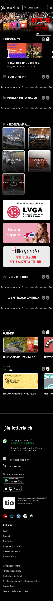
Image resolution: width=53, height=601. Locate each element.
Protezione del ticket (12, 575)
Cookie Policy (9, 586)
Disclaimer (8, 541)
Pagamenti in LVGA (12, 546)
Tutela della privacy (12, 570)
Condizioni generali (12, 565)
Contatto (7, 536)
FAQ (5, 530)
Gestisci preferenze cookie (15, 591)
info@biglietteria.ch (19, 459)
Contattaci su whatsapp (22, 442)
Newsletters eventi (11, 551)
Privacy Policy (9, 556)
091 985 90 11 (16, 466)
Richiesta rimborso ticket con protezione (21, 581)
